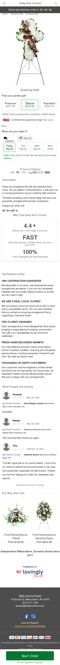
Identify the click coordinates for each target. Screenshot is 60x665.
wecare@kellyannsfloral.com (30, 605)
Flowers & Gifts (17, 13)
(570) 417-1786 (30, 602)
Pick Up (27, 138)
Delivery (10, 140)
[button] (53, 658)
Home (5, 13)
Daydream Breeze (32, 429)
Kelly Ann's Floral (30, 3)
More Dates (50, 147)
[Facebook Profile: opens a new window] (26, 616)
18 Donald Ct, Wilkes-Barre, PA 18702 (30, 599)
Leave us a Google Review (30, 626)
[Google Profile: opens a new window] (33, 616)
